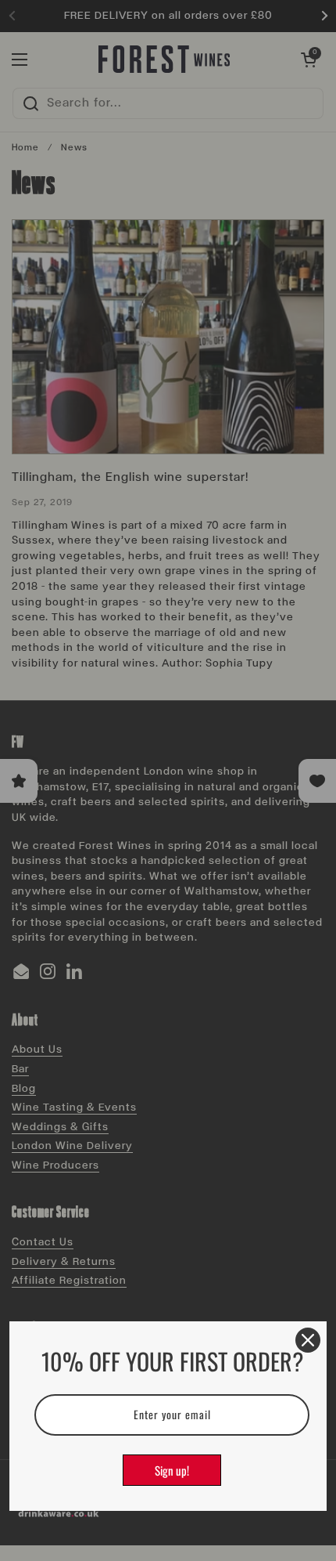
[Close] (308, 1340)
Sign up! (172, 1470)
